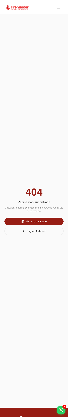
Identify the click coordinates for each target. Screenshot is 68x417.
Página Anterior (36, 231)
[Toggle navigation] (58, 7)
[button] (61, 410)
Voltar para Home (36, 221)
